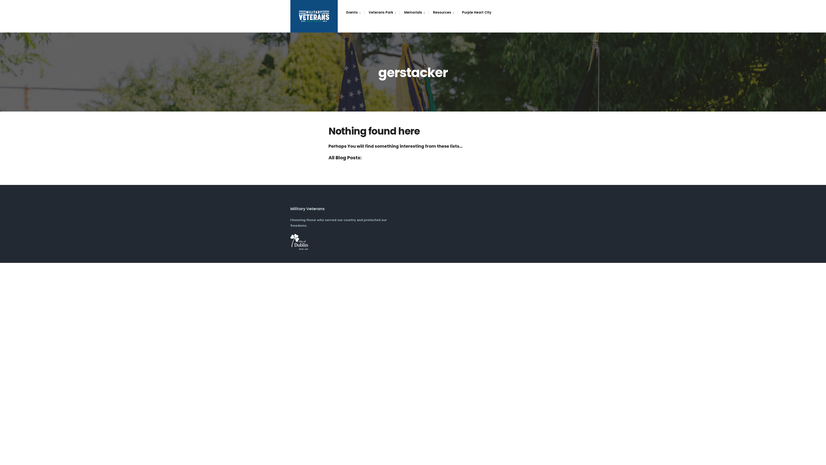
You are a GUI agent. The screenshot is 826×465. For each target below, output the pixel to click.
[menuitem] (355, 12)
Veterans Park (381, 12)
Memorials (413, 12)
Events (352, 12)
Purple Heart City (476, 12)
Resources (442, 12)
